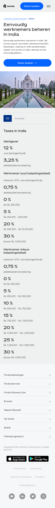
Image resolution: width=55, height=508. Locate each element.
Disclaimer (40, 477)
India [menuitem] (31, 19)
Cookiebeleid (36, 468)
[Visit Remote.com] (9, 6)
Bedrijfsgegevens (27, 485)
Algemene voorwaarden (21, 477)
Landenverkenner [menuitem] (15, 19)
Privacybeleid (20, 468)
